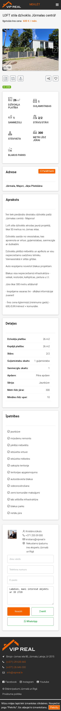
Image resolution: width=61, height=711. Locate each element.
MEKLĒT (34, 4)
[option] (30, 50)
